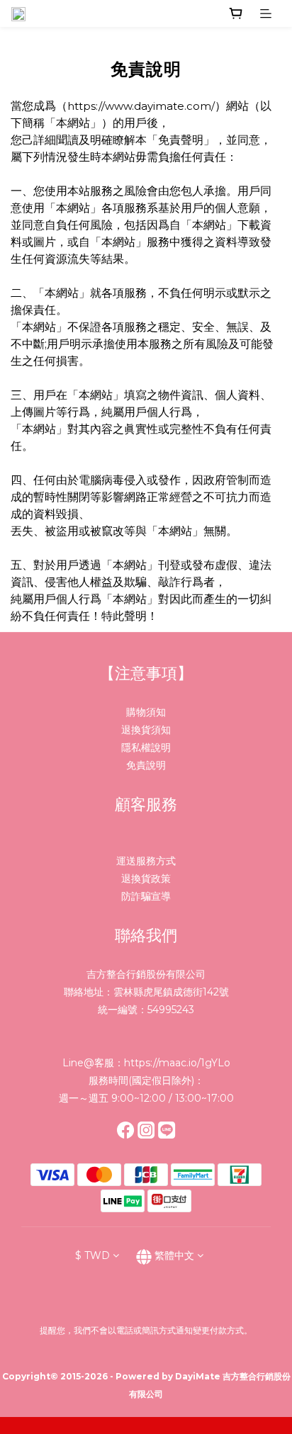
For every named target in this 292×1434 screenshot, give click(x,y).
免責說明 (146, 765)
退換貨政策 (146, 878)
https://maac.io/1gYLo (177, 1062)
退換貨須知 (146, 729)
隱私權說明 (146, 747)
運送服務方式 (146, 860)
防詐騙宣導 (146, 896)
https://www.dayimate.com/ (141, 106)
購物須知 (146, 712)
